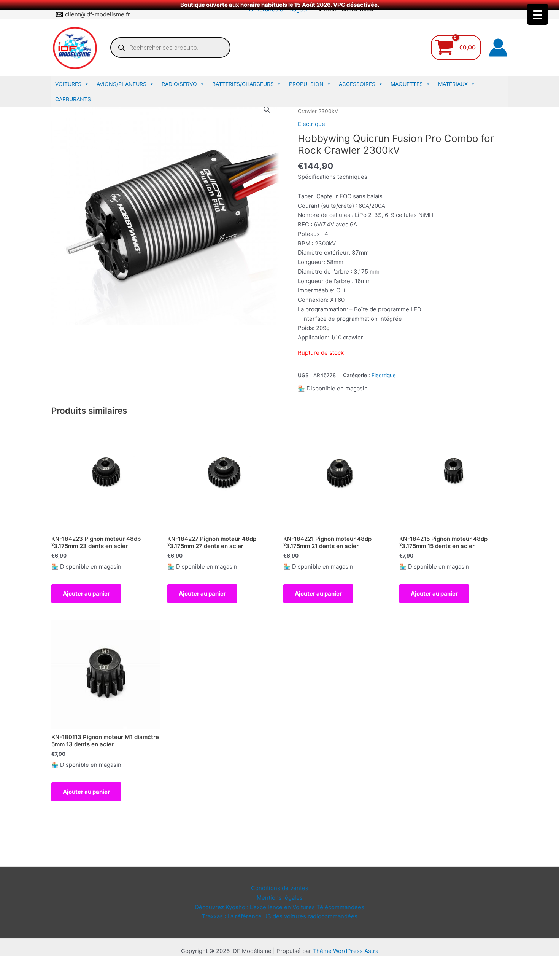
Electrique (311, 123)
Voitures (68, 84)
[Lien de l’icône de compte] (498, 47)
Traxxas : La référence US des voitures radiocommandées (279, 916)
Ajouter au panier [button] (86, 593)
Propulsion (306, 84)
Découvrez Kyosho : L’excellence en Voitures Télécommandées (279, 907)
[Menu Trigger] (537, 14)
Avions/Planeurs (121, 84)
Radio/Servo (179, 84)
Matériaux (453, 84)
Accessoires (357, 84)
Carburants (73, 99)
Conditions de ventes (279, 888)
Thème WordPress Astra (345, 950)
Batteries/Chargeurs (243, 84)
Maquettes (407, 84)
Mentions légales (280, 897)
